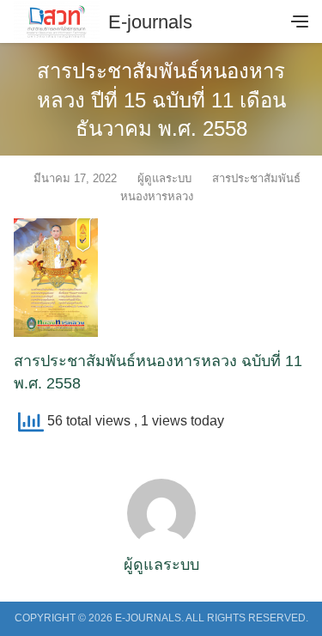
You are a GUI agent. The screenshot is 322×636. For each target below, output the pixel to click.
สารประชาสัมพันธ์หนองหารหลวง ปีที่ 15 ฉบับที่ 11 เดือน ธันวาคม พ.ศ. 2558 (161, 99)
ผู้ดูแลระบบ (164, 178)
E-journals (150, 22)
